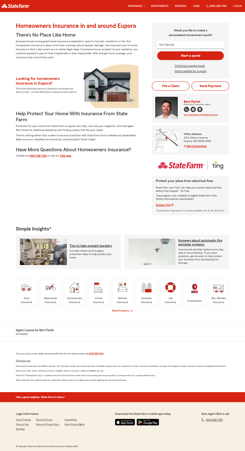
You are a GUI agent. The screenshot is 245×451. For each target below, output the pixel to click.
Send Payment (210, 86)
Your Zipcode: (167, 44)
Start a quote (190, 55)
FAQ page (65, 155)
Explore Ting (163, 205)
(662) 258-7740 (218, 6)
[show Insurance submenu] (143, 6)
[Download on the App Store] (125, 422)
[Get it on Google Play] (148, 422)
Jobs (196, 6)
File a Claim (170, 86)
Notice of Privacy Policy (47, 424)
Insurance (135, 6)
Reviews (180, 6)
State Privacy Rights (74, 424)
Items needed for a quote (190, 71)
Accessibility (70, 420)
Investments (159, 6)
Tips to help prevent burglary (91, 246)
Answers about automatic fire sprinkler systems (200, 242)
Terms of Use (22, 424)
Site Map (20, 429)
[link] (15, 6)
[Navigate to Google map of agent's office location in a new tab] (199, 109)
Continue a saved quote (190, 65)
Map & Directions (196, 146)
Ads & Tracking (23, 420)
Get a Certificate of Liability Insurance (201, 115)
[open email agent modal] (193, 110)
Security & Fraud (44, 420)
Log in (237, 6)
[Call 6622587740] (186, 109)
